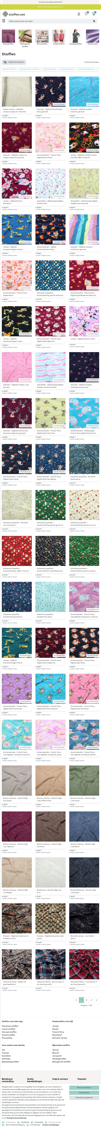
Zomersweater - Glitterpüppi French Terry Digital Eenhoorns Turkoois (83, 432)
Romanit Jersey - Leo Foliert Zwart (82, 937)
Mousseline (7, 1038)
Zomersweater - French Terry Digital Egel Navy (83, 662)
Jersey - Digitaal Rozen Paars (83, 339)
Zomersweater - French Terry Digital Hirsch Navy (15, 478)
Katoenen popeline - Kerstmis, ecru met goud (15, 524)
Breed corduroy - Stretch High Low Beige (15, 891)
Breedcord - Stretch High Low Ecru (49, 891)
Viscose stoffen (9, 1032)
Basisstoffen (9, 69)
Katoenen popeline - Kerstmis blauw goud (83, 478)
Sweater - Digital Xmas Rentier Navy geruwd (49, 110)
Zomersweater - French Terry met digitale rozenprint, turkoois (16, 753)
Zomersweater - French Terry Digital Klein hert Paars (15, 707)
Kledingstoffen (85, 69)
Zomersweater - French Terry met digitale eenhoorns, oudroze (84, 616)
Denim (55, 1029)
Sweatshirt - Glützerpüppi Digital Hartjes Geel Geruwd (84, 202)
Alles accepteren (84, 1087)
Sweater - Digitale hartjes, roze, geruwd (16, 386)
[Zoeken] (94, 21)
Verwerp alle (84, 1093)
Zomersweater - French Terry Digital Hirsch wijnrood (49, 662)
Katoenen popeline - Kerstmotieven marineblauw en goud (50, 570)
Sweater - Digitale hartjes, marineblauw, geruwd (81, 386)
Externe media (55, 1122)
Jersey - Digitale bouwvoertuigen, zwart (12, 340)
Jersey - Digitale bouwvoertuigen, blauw (13, 248)
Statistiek (25, 1122)
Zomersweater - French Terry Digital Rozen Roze (49, 156)
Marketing (39, 1122)
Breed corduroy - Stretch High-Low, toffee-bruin (49, 799)
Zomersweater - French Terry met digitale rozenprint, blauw (83, 753)
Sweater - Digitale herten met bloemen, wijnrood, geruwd (15, 432)
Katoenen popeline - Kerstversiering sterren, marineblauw (12, 616)
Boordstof (57, 1035)
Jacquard (56, 1056)
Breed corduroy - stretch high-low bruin (49, 845)
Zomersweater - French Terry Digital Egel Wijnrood (49, 340)
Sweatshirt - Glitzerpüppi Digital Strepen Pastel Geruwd (50, 386)
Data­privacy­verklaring (16, 1118)
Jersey (55, 1026)
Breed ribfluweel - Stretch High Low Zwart (83, 891)
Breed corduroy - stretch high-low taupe (15, 799)
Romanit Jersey (59, 1038)
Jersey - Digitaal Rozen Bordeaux (12, 202)
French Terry (58, 1032)
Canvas (5, 1053)
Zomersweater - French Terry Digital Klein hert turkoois (49, 707)
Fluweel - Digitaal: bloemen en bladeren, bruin (15, 937)
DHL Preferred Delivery (15, 1125)
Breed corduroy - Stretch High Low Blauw (83, 845)
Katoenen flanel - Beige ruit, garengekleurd (14, 983)
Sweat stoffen (8, 1035)
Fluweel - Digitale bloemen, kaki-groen (50, 937)
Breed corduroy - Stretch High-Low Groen (83, 799)
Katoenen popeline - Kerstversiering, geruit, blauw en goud (50, 294)
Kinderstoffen (67, 69)
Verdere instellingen (50, 1125)
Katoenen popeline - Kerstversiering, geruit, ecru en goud (83, 524)
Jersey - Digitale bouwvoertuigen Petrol (12, 662)
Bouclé (55, 1053)
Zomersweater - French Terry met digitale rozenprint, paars (49, 753)
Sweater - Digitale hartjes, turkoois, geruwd (81, 110)
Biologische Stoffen (29, 69)
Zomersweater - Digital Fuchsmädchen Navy (46, 248)
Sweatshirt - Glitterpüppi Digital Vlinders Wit (50, 202)
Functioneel (11, 1122)
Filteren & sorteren (16, 62)
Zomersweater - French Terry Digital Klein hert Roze (83, 707)
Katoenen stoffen (10, 1026)
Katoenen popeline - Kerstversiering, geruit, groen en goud (50, 524)
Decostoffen (49, 69)
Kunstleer (6, 1056)
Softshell (6, 1059)
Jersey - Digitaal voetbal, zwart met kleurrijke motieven (84, 156)
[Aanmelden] (79, 14)
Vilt (3, 1050)
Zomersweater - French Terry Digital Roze (15, 294)
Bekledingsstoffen (10, 1062)
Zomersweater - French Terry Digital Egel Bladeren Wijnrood (83, 294)
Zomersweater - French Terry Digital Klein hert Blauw (49, 478)
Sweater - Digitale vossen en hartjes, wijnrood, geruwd (15, 156)
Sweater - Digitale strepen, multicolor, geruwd (82, 248)
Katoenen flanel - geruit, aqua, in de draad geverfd (50, 983)
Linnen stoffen (8, 1029)
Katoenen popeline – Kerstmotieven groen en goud (83, 570)
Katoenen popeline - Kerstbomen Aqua (45, 616)
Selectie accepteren (84, 1097)
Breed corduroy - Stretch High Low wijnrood (15, 845)
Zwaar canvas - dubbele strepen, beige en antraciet (14, 110)
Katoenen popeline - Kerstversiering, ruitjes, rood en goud (16, 570)
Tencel (55, 1050)
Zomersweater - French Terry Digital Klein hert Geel (49, 432)
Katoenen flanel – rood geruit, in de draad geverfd (84, 983)
